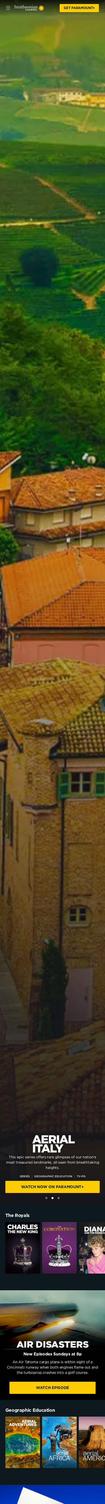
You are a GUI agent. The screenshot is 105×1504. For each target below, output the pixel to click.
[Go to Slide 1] (46, 1198)
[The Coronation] (59, 1248)
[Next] (102, 1248)
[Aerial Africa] (59, 1442)
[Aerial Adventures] (22, 1442)
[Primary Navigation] (8, 8)
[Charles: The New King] (22, 1248)
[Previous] (2, 1248)
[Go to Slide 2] (52, 1198)
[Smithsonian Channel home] (29, 8)
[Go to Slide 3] (59, 1198)
